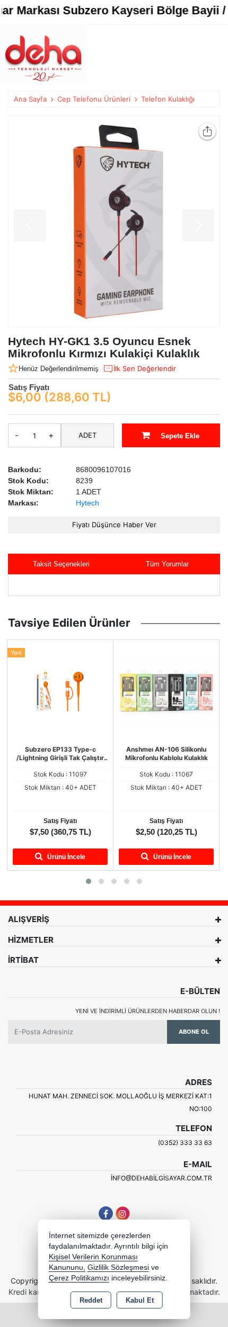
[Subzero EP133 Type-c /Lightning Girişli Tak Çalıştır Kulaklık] (60, 691)
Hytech (87, 503)
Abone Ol (194, 1031)
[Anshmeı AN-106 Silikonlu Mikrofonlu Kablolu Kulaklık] (166, 691)
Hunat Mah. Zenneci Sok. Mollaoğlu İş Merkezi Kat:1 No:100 (120, 1102)
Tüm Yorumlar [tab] (167, 564)
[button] (88, 881)
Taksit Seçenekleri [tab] (61, 564)
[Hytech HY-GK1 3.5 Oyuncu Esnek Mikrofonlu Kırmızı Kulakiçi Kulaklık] (114, 221)
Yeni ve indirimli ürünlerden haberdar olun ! (147, 1011)
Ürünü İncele (65, 857)
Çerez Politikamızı (79, 1278)
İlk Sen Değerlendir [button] (144, 368)
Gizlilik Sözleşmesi (118, 1267)
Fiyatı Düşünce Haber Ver (114, 524)
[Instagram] (123, 1213)
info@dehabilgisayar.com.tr (161, 1178)
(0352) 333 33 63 (185, 1143)
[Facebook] (106, 1213)
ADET (87, 435)
